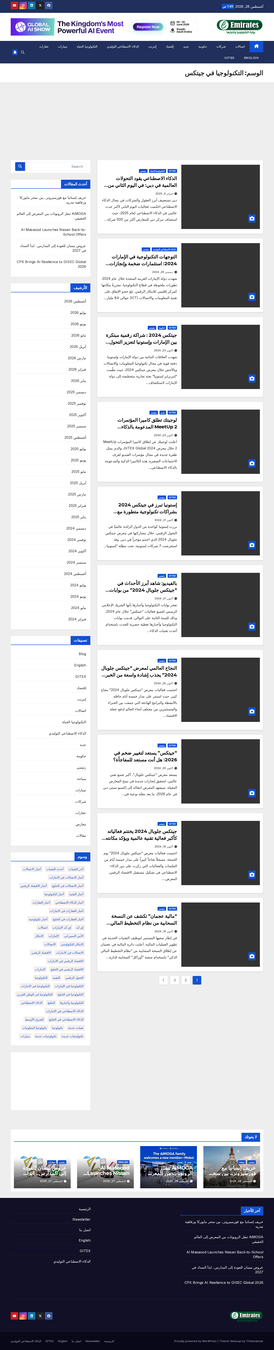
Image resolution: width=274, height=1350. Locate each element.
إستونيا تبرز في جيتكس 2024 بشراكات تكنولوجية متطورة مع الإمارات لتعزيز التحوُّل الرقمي (147, 511)
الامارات (40, 969)
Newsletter (82, 1219)
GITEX (229, 58)
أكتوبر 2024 (77, 551)
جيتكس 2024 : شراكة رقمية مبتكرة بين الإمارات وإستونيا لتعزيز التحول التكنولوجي (141, 342)
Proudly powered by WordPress (195, 1341)
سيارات (62, 46)
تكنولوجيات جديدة (72, 1036)
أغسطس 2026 (75, 301)
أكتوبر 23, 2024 (163, 350)
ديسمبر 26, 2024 (162, 272)
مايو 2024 (78, 608)
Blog (82, 654)
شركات (221, 46)
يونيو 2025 (78, 460)
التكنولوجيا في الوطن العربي (34, 994)
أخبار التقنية (76, 894)
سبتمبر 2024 (76, 562)
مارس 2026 (77, 358)
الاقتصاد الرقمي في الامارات (65, 961)
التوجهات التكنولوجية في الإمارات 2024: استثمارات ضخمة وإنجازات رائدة (143, 263)
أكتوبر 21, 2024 (164, 520)
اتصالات (240, 46)
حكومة (202, 46)
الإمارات (54, 936)
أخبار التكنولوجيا (54, 894)
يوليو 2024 (78, 585)
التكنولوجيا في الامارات (35, 986)
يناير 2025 (78, 517)
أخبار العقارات (41, 902)
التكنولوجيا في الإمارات (69, 986)
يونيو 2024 (78, 596)
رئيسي (143, 171)
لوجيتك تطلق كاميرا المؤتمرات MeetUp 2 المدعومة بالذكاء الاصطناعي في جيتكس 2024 (147, 427)
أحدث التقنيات (55, 869)
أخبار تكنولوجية (38, 919)
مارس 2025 (77, 494)
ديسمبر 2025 (76, 392)
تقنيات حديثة (75, 1028)
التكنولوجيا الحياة (87, 46)
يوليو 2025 (78, 449)
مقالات (81, 835)
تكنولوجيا (57, 1028)
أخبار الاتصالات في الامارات (66, 877)
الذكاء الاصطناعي (31, 1002)
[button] (22, 52)
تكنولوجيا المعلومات (34, 1028)
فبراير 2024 (77, 619)
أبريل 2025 (78, 483)
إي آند (79, 927)
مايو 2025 (78, 471)
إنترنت (152, 46)
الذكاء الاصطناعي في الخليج (66, 1019)
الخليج (51, 1002)
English (251, 58)
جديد (186, 46)
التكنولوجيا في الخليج (70, 994)
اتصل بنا (85, 1230)
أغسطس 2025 (75, 437)
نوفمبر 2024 (76, 539)
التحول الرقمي (74, 977)
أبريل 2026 (78, 346)
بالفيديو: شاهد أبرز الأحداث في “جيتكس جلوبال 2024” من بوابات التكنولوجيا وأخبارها (143, 590)
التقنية (56, 977)
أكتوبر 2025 (77, 415)
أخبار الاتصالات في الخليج (67, 886)
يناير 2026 (78, 381)
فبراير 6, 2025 (164, 193)
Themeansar (254, 1341)
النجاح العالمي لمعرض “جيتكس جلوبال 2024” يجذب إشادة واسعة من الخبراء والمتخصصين (139, 675)
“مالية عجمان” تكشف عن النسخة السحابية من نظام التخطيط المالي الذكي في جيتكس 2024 (143, 923)
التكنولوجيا (41, 977)
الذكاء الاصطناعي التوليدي (123, 46)
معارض (81, 824)
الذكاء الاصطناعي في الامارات (64, 1011)
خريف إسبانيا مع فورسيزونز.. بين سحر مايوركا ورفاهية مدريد (233, 1173)
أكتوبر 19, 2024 (164, 846)
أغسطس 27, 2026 (114, 1181)
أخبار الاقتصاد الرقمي (33, 886)
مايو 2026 (78, 335)
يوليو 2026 (78, 312)
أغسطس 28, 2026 (240, 1181)
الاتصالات (50, 944)
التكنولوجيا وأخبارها (71, 1002)
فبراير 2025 (77, 505)
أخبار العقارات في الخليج (68, 919)
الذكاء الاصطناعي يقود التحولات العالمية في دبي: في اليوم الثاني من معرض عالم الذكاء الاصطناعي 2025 (141, 185)
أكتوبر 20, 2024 (163, 683)
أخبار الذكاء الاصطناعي (69, 902)
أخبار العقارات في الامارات (66, 911)
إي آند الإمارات (62, 927)
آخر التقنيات (76, 869)
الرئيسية (85, 1209)
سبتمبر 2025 (76, 426)
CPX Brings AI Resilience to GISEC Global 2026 (224, 1282)
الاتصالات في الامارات (69, 952)
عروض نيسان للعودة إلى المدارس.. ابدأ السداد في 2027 (44, 1173)
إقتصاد (170, 46)
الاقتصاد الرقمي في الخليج (67, 969)
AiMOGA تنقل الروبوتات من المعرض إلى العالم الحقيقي (169, 1173)
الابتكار (39, 936)
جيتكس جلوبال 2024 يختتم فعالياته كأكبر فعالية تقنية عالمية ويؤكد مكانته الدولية (141, 838)
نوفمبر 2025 (77, 403)
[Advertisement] (137, 115)
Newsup (235, 1341)
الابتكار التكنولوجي (72, 944)
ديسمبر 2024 (76, 528)
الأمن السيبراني (73, 936)
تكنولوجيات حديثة (46, 1036)
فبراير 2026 (77, 369)
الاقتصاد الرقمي (41, 952)
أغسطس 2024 (75, 574)
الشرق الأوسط (34, 1019)
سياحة (81, 779)
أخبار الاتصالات (32, 869)
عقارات (44, 46)
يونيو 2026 (78, 324)
